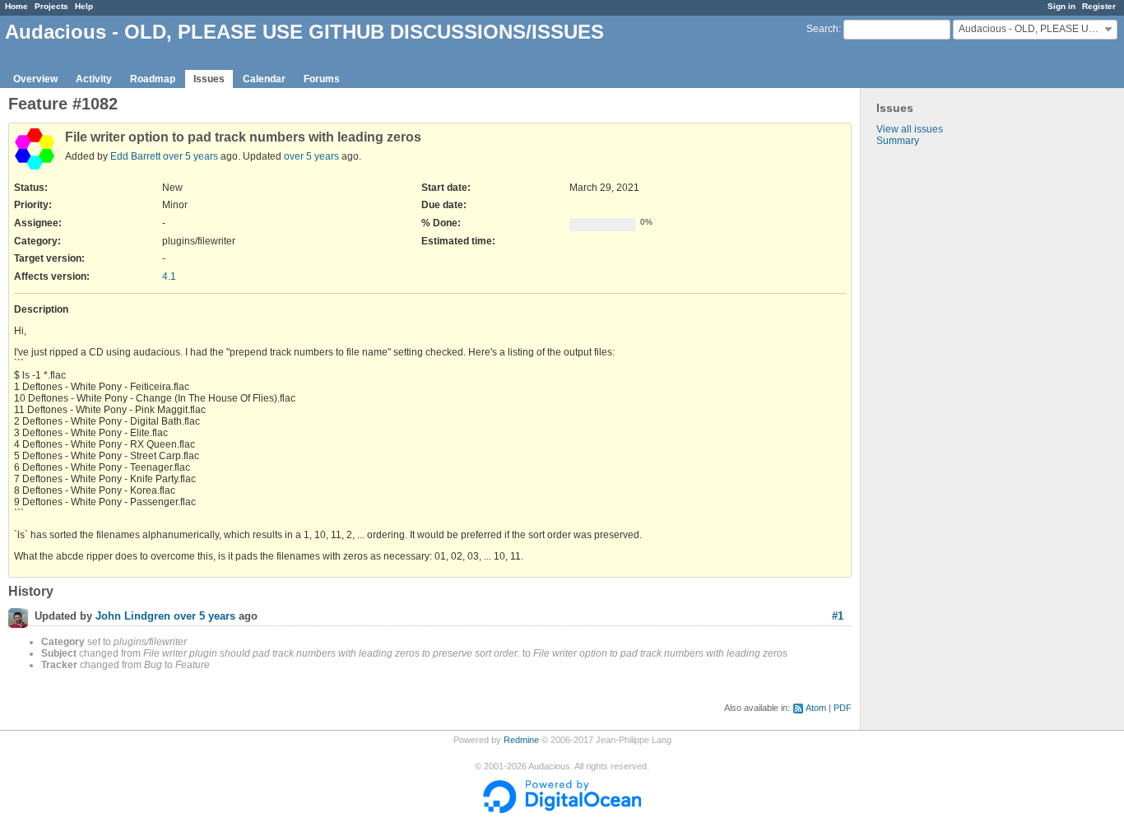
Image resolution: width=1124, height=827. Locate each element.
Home (16, 6)
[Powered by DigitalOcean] (562, 810)
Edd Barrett (135, 156)
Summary (897, 140)
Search (822, 29)
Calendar (264, 79)
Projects (51, 6)
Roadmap (152, 79)
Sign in (1061, 6)
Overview (35, 79)
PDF (843, 708)
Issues (209, 79)
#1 (837, 616)
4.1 (169, 276)
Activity (94, 79)
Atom (816, 708)
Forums (322, 79)
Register (1099, 6)
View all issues (909, 129)
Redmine (521, 740)
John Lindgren (132, 617)
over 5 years (190, 156)
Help (84, 6)
